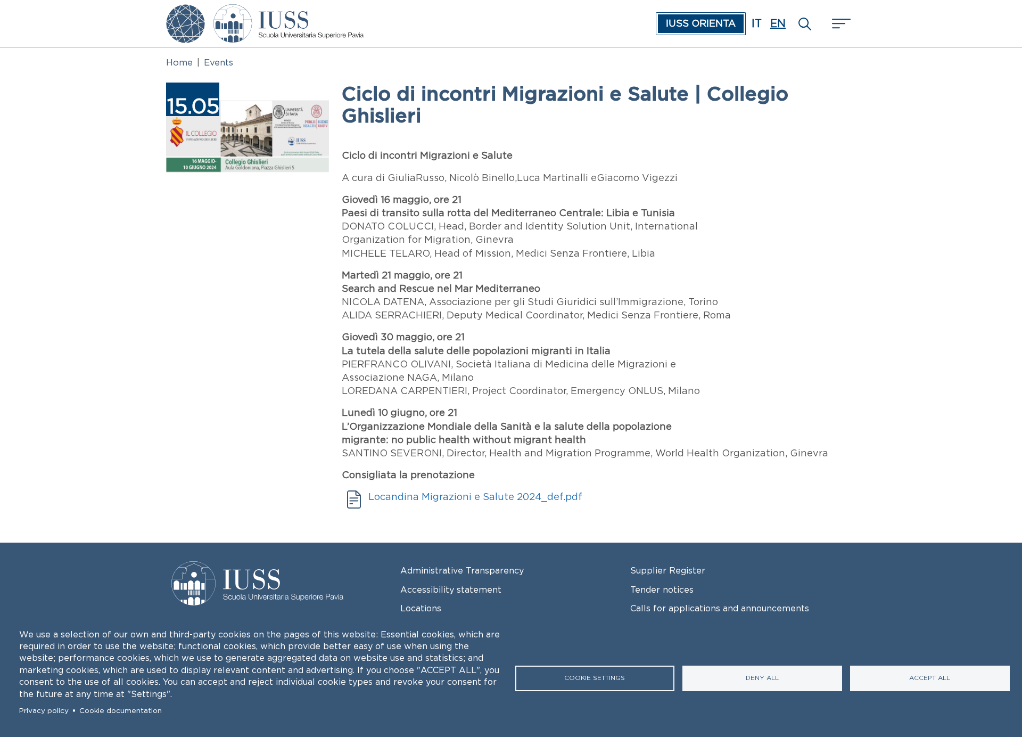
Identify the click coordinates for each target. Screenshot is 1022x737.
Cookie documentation (120, 711)
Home (179, 62)
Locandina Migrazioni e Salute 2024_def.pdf (475, 497)
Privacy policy (44, 711)
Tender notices (662, 589)
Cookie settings (594, 677)
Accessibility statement (450, 589)
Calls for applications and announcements (719, 608)
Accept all (929, 677)
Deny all (762, 677)
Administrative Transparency (462, 570)
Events (218, 62)
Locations (420, 608)
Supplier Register (667, 570)
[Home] (288, 11)
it (757, 23)
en (778, 23)
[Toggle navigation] (840, 24)
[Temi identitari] (185, 11)
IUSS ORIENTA (701, 23)
